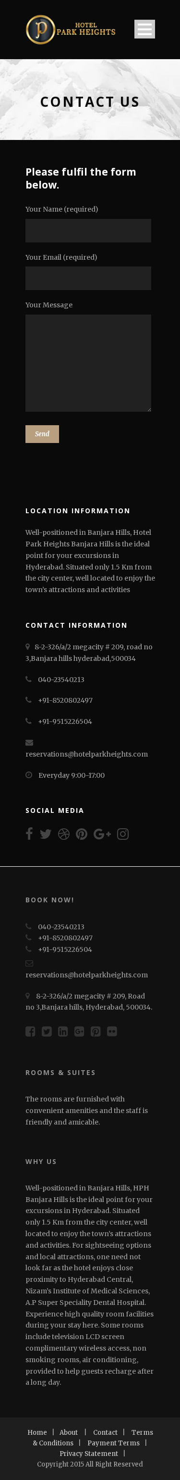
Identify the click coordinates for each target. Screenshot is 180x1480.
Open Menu (144, 29)
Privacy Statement (89, 1454)
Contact (105, 1433)
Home (37, 1433)
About (69, 1433)
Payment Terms (113, 1443)
